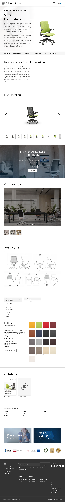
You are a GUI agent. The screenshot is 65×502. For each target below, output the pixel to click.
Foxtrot (6, 411)
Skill (24, 413)
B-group (19, 499)
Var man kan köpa (23, 479)
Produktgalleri (17, 53)
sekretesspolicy (22, 469)
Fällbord (42, 485)
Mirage (6, 415)
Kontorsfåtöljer (32, 479)
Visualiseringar (27, 53)
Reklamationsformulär (24, 489)
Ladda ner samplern (10, 350)
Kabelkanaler (54, 492)
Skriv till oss (32, 170)
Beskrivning (7, 53)
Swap (44, 411)
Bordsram (53, 482)
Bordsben (42, 489)
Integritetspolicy (22, 487)
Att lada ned (53, 53)
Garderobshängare (55, 490)
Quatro (25, 411)
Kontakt (20, 491)
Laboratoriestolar (33, 487)
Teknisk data (38, 53)
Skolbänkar (42, 481)
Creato (60, 499)
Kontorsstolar (32, 483)
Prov (45, 53)
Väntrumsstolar (32, 491)
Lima (5, 413)
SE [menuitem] (58, 3)
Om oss (20, 481)
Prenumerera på (45, 464)
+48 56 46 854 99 (10, 468)
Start (24, 415)
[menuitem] (59, 3)
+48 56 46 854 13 (31, 166)
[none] (59, 3)
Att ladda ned (22, 483)
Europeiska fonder (23, 485)
